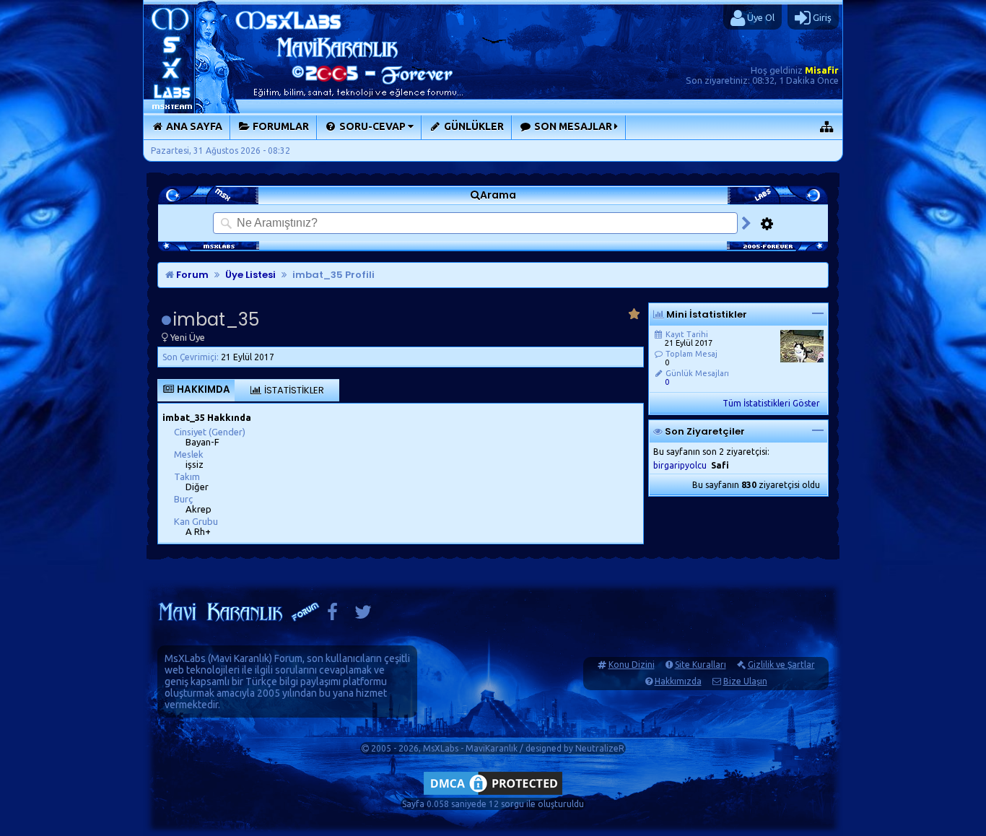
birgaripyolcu (680, 465)
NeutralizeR (599, 748)
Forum (191, 275)
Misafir (822, 70)
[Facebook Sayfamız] (332, 615)
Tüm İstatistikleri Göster (771, 403)
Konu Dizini (631, 664)
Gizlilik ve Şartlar (781, 664)
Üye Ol (760, 17)
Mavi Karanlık (240, 658)
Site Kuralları (700, 664)
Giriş (821, 17)
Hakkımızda (678, 681)
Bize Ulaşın (745, 681)
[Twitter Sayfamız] (363, 615)
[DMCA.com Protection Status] (493, 794)
